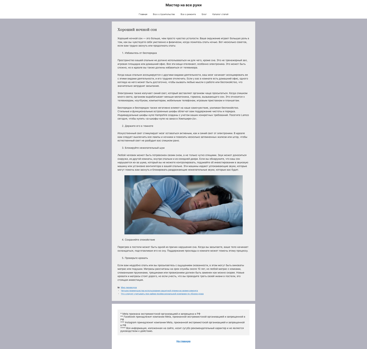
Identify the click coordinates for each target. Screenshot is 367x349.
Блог (204, 14)
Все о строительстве (164, 14)
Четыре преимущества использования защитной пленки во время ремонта (159, 290)
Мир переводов (129, 287)
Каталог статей (220, 14)
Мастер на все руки (184, 5)
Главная (143, 14)
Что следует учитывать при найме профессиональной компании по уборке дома (162, 293)
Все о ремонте (188, 14)
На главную (183, 341)
